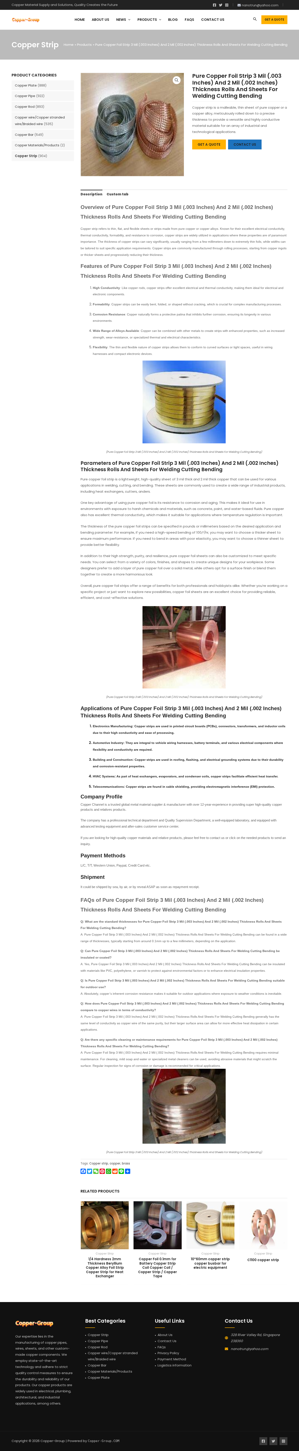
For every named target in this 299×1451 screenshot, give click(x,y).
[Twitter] (220, 5)
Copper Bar (24, 134)
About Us (165, 1334)
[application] (128, 20)
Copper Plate (26, 85)
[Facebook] (214, 5)
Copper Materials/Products (37, 145)
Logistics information (175, 1365)
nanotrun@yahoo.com (249, 1349)
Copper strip (98, 1163)
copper (115, 1163)
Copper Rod (25, 106)
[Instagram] (227, 5)
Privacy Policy (168, 1353)
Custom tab (117, 194)
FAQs (162, 1347)
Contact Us (167, 1341)
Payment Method (172, 1359)
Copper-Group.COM (103, 1441)
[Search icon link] (255, 20)
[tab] (91, 194)
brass (126, 1163)
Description (91, 194)
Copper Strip (26, 156)
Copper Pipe (25, 96)
